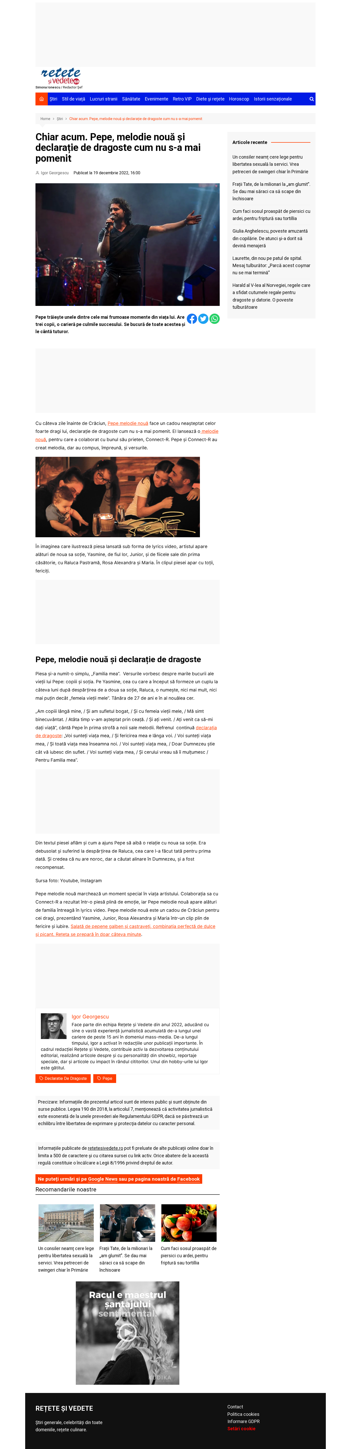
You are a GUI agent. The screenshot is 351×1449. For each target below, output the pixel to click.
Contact (235, 1406)
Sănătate (131, 99)
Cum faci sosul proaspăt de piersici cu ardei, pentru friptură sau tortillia (271, 215)
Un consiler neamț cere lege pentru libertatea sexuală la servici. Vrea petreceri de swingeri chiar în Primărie (270, 164)
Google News (102, 1179)
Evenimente (156, 99)
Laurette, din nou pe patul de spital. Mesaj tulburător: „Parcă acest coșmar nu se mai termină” (271, 265)
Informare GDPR (243, 1421)
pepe (107, 1078)
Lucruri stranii (103, 99)
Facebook (188, 1179)
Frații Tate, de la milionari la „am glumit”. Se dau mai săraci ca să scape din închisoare (271, 191)
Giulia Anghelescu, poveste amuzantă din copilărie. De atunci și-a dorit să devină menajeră (270, 238)
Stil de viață (73, 99)
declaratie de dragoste (66, 1078)
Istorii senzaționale (273, 99)
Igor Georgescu (55, 172)
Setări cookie (241, 1428)
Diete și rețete (210, 99)
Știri (53, 99)
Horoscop (239, 99)
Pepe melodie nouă (128, 423)
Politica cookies (243, 1414)
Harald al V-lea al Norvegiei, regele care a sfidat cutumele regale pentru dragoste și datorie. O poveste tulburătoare (271, 296)
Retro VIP (182, 99)
